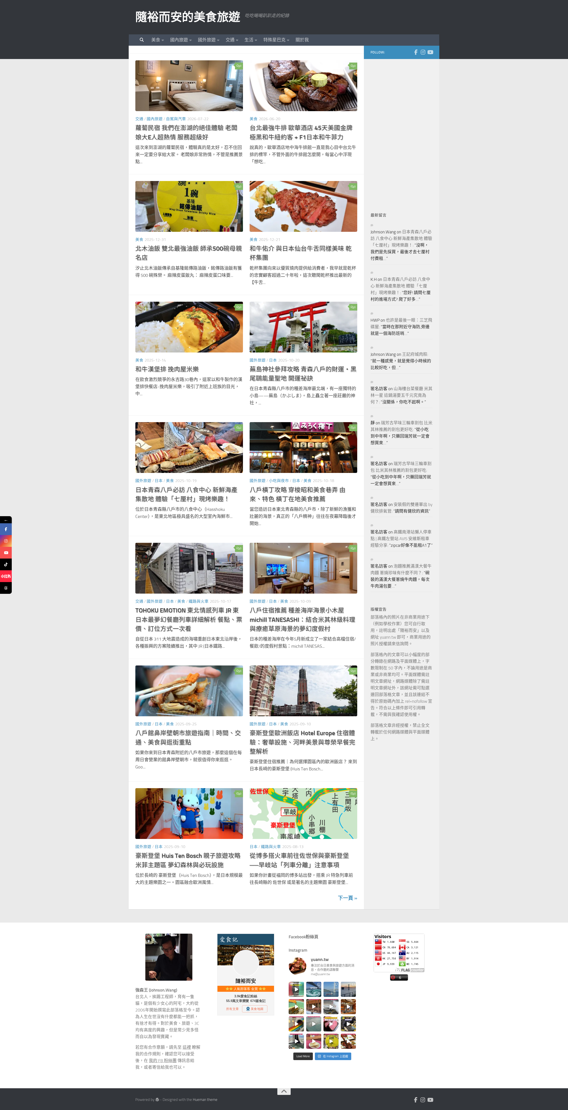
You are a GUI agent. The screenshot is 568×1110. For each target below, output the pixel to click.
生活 (249, 40)
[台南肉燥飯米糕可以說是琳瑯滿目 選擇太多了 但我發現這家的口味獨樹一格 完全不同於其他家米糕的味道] (313, 1041)
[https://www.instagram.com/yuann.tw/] (6, 541)
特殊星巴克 (274, 40)
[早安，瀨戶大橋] (348, 989)
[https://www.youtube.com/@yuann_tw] (6, 553)
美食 (155, 40)
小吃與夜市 (279, 480)
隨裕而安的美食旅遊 (187, 17)
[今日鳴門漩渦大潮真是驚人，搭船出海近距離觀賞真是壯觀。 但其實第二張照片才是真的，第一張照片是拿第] (313, 989)
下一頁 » (347, 898)
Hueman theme (205, 1100)
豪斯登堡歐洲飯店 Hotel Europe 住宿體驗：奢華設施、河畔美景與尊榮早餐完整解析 (302, 742)
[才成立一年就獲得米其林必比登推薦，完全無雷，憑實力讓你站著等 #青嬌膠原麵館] (296, 1006)
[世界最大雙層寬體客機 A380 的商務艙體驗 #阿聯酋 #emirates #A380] (331, 1006)
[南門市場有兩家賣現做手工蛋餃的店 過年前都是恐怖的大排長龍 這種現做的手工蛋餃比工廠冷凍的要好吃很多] (348, 1023)
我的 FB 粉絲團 (163, 1060)
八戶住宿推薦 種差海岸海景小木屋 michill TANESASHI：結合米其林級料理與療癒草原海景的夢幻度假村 (302, 619)
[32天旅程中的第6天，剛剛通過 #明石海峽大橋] (331, 989)
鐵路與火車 (199, 601)
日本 (273, 360)
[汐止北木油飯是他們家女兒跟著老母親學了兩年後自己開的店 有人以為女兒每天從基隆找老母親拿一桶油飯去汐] (331, 1041)
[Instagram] (423, 52)
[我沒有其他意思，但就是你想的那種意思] (296, 989)
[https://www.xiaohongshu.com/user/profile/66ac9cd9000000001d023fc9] (6, 576)
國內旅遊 (179, 40)
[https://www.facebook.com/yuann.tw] (6, 529)
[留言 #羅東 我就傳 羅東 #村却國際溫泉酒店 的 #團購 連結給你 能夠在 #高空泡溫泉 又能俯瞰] (296, 1041)
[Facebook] (415, 52)
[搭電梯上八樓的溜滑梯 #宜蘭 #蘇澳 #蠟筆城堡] (296, 1023)
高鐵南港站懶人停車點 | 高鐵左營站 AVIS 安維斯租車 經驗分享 (401, 539)
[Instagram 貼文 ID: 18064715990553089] (348, 1041)
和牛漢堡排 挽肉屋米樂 (167, 369)
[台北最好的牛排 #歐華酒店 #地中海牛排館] (331, 1023)
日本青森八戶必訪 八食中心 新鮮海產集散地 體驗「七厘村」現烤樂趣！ (401, 239)
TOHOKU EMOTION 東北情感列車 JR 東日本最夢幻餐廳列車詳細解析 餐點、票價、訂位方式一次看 (188, 619)
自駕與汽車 (176, 119)
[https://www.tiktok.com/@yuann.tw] (6, 564)
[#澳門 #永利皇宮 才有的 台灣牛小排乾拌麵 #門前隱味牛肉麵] (348, 1006)
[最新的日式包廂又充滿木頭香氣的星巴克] (313, 1006)
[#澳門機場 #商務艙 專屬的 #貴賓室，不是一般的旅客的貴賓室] (313, 1023)
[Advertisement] (404, 132)
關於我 (302, 40)
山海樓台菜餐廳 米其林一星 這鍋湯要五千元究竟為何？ (401, 395)
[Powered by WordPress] (157, 1100)
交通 (230, 40)
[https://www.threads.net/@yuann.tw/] (6, 588)
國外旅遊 (207, 40)
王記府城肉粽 (414, 354)
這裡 (187, 1047)
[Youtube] (430, 52)
